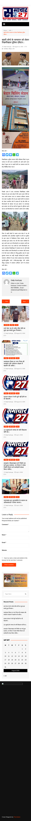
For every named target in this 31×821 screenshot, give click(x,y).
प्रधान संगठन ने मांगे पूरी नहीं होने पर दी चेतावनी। (13, 620)
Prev (6, 301)
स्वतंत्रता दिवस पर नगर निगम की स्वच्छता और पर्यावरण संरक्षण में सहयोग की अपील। (14, 364)
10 (5, 656)
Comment (5, 524)
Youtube (10, 3)
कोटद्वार (10, 48)
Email (4, 542)
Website (4, 550)
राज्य (13, 48)
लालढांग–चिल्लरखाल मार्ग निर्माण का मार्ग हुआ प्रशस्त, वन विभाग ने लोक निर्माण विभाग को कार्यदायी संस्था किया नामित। (15, 631)
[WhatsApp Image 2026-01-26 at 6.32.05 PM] (15, 86)
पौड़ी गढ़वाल (12, 358)
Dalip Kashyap (7, 46)
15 (22, 656)
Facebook (2, 3)
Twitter (5, 3)
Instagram (7, 3)
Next (24, 301)
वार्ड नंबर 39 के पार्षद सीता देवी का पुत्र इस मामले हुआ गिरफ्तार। (14, 607)
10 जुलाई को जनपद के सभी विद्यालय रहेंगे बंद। (15, 624)
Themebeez (17, 817)
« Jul (5, 676)
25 (9, 663)
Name (4, 535)
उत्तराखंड (6, 48)
